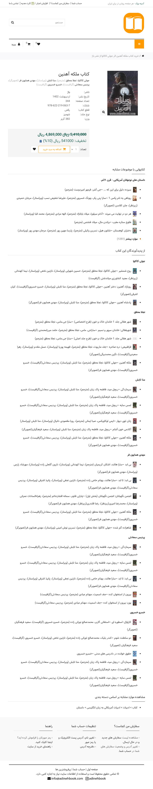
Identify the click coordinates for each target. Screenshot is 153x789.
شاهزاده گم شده (122, 528)
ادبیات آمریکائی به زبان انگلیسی (103, 707)
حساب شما (77, 3)
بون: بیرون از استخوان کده (117, 603)
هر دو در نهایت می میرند (118, 214)
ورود (13, 44)
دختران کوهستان (122, 230)
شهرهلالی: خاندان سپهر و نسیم (115, 330)
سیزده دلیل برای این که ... (118, 189)
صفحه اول (92, 769)
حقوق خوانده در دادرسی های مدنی (113, 653)
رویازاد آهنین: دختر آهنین (118, 286)
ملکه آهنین (125, 362)
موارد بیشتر (132, 239)
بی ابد (128, 464)
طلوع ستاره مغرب (122, 222)
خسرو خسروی (55, 85)
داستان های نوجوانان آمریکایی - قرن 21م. (123, 180)
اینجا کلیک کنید (44, 742)
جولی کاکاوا (83, 80)
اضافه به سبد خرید (52, 149)
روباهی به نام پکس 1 (120, 198)
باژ (68, 92)
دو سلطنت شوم (123, 638)
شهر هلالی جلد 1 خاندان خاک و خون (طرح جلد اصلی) (103, 338)
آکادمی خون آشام (122, 429)
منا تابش (51, 80)
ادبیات (126, 707)
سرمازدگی (126, 389)
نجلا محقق (71, 80)
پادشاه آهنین (124, 302)
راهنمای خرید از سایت (39, 746)
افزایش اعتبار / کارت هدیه (34, 3)
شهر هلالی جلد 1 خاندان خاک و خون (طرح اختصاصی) (103, 322)
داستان (80, 707)
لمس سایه (126, 405)
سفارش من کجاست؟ (59, 3)
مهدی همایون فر (27, 80)
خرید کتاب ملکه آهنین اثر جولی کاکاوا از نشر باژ (115, 56)
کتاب (135, 707)
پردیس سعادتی (82, 85)
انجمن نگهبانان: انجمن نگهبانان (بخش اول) (109, 496)
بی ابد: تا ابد (125, 480)
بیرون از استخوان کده (120, 594)
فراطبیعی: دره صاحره (120, 347)
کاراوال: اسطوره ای (122, 622)
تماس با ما (13, 3)
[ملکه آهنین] (103, 112)
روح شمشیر (125, 271)
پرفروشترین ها (63, 769)
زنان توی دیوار (124, 421)
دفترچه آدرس (87, 746)
